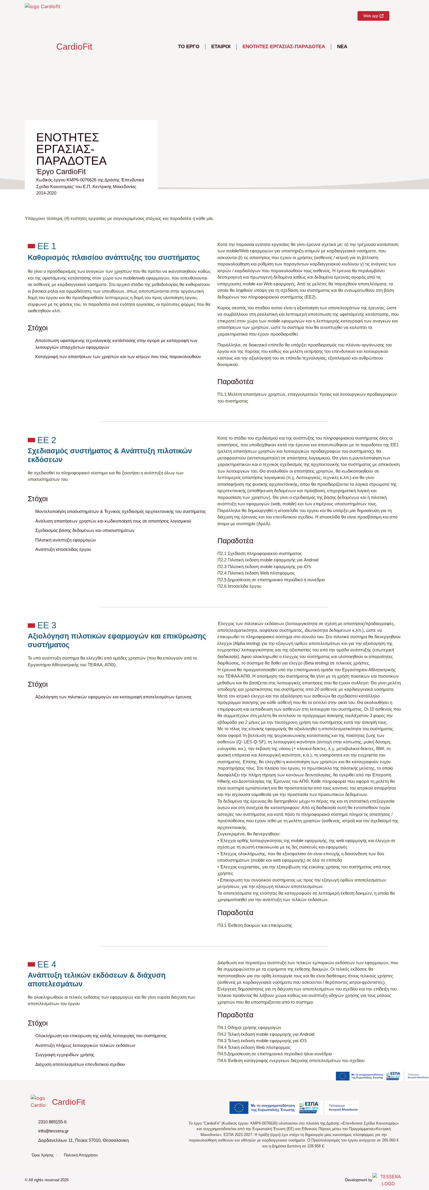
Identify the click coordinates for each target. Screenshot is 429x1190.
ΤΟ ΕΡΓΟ (188, 46)
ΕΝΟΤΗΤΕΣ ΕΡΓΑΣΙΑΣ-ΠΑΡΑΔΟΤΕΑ (284, 46)
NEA (342, 46)
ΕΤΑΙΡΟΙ (221, 46)
